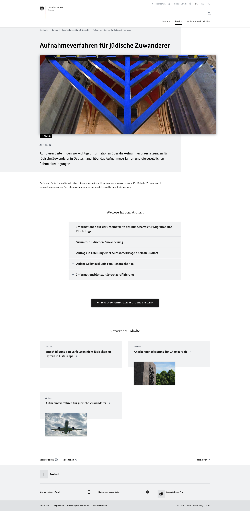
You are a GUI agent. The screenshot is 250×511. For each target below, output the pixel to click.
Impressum (59, 505)
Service (178, 22)
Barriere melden (100, 505)
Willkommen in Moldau (198, 21)
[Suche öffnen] (208, 12)
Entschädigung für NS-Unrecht (75, 30)
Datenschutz (45, 505)
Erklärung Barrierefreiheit (78, 505)
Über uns (165, 21)
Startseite (44, 30)
